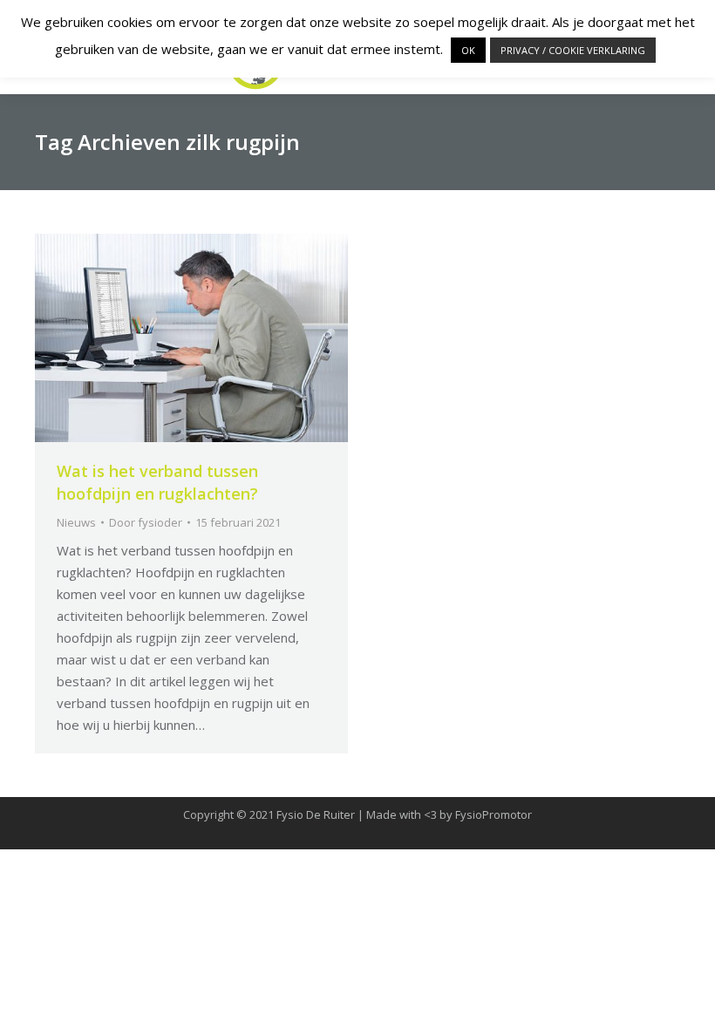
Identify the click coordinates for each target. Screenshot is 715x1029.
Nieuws (76, 522)
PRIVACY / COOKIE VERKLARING (572, 50)
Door (145, 522)
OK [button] (468, 50)
